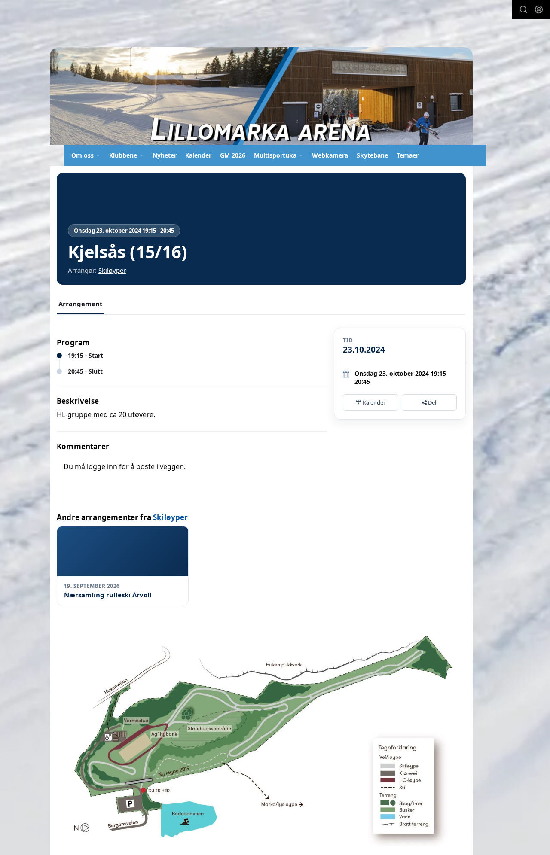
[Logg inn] (539, 9)
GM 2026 (232, 155)
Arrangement (80, 303)
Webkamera (330, 155)
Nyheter (165, 155)
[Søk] (523, 9)
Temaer (408, 155)
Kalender (198, 155)
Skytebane (372, 155)
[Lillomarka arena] (261, 96)
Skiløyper (112, 270)
